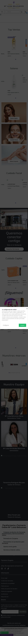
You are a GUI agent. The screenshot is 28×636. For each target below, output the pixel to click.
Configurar (6, 325)
